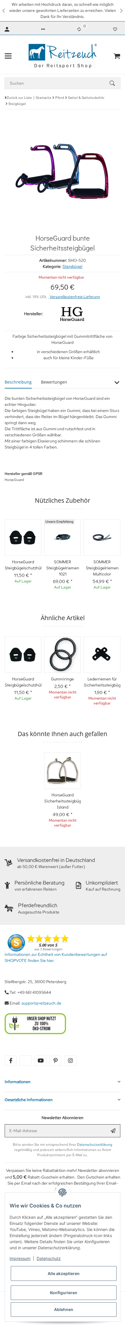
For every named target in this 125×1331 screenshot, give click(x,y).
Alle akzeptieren (64, 1273)
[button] (4, 10)
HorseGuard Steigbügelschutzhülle (23, 565)
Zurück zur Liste (19, 97)
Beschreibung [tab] (18, 382)
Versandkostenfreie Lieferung (75, 296)
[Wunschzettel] (115, 29)
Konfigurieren (63, 1292)
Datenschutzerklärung (94, 1144)
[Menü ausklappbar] (8, 55)
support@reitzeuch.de (41, 1003)
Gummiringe (62, 679)
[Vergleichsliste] (79, 29)
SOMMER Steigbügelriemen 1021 (62, 568)
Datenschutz (49, 1258)
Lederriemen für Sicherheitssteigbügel (102, 682)
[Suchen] (115, 83)
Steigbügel (72, 266)
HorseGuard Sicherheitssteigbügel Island (62, 801)
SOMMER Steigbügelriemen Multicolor (102, 568)
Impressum (20, 1258)
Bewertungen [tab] (54, 382)
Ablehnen (63, 1309)
